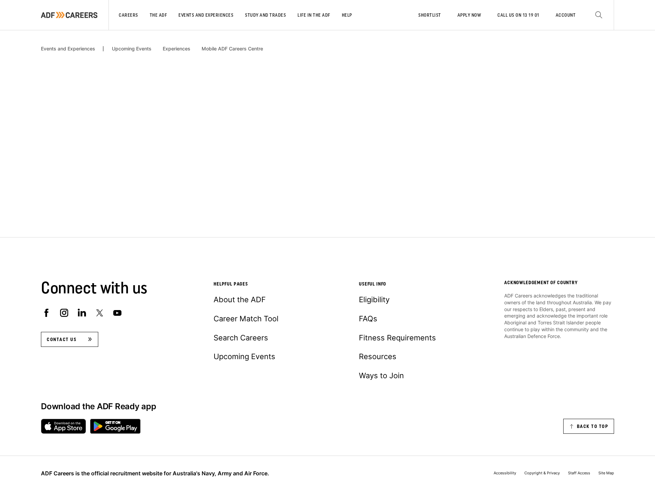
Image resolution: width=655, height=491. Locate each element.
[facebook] (46, 312)
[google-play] (115, 426)
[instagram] (64, 312)
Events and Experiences (68, 48)
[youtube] (117, 312)
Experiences (176, 48)
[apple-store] (63, 426)
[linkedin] (81, 312)
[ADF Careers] (69, 15)
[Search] (599, 15)
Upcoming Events (131, 48)
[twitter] (99, 312)
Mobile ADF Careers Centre (232, 48)
